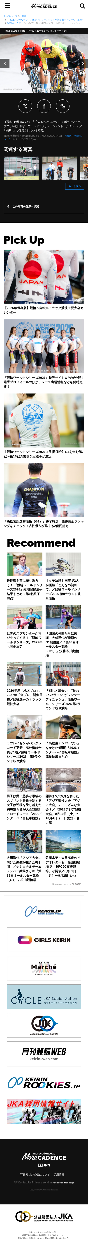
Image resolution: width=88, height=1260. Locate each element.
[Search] (82, 5)
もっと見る (75, 186)
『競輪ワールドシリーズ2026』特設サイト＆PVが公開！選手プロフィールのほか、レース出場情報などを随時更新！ (44, 382)
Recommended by (61, 884)
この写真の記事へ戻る (25, 206)
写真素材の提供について (35, 1174)
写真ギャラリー (15, 23)
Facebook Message (63, 1182)
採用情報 (58, 1174)
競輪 (24, 16)
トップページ (10, 16)
